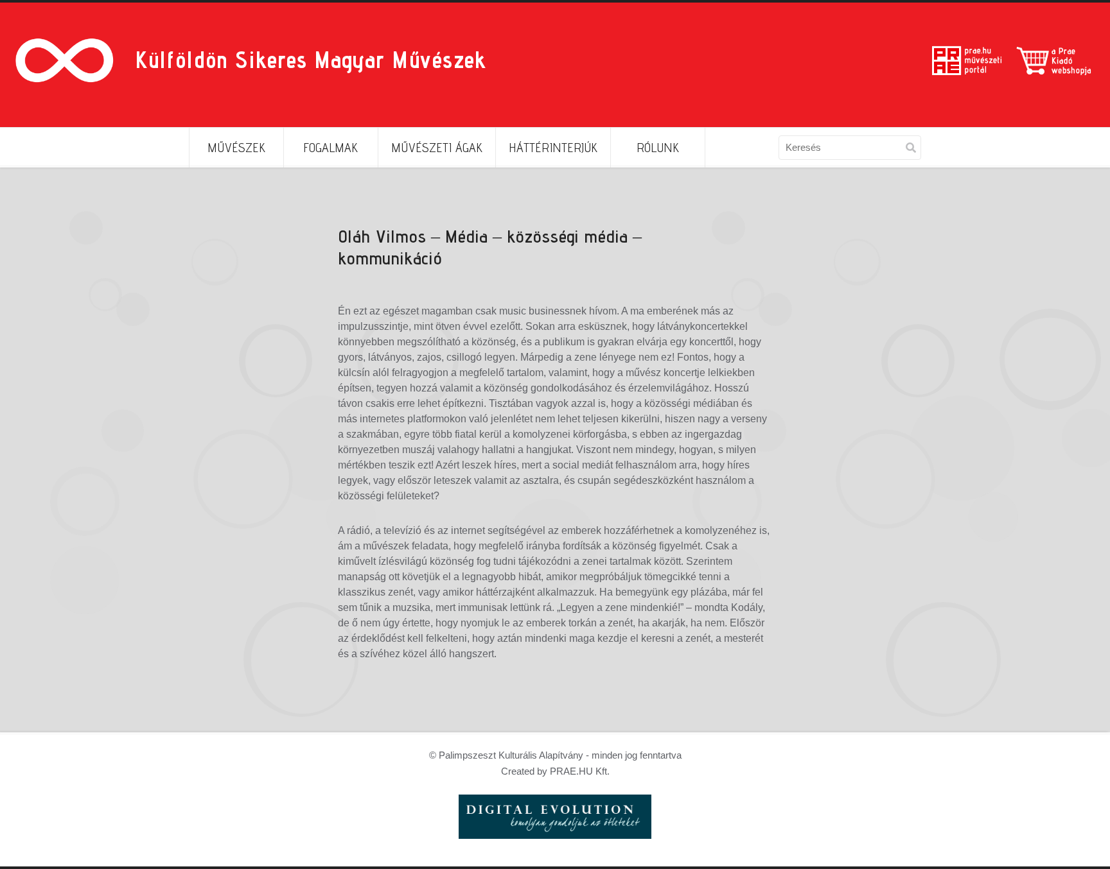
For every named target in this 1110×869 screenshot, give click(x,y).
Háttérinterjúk (553, 147)
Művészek (236, 147)
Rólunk (658, 147)
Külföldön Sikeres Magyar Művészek (310, 59)
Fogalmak (330, 147)
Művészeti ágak (436, 147)
